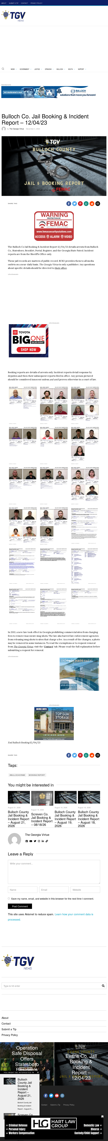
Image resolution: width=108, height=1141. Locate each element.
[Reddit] (92, 203)
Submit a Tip (9, 1029)
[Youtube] (57, 1096)
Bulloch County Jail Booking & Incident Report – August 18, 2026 (88, 818)
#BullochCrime (17, 775)
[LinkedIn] (43, 841)
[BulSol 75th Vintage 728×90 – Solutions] (49, 92)
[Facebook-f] (46, 1096)
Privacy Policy (10, 1035)
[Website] (47, 841)
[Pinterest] (80, 203)
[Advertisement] (54, 45)
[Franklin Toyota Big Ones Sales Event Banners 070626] (28, 340)
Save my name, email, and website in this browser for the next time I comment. (52, 898)
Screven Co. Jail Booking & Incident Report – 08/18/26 (42, 819)
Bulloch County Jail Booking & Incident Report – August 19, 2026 (65, 818)
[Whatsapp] (86, 203)
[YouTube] (31, 841)
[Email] (97, 203)
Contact (48, 646)
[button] (3, 69)
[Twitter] (74, 203)
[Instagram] (39, 841)
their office (61, 268)
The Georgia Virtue (16, 128)
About (5, 1018)
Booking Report (37, 775)
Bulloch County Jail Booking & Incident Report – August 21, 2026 (18, 818)
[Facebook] (68, 203)
